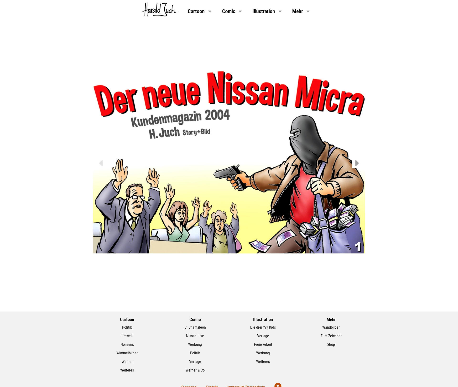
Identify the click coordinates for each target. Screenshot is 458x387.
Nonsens (127, 344)
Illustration (263, 11)
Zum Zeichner (331, 336)
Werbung (195, 344)
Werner (127, 361)
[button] (100, 163)
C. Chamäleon (195, 327)
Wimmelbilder (127, 353)
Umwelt (127, 336)
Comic (228, 11)
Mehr (297, 11)
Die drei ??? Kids (263, 327)
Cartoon (196, 11)
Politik (127, 327)
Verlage (195, 361)
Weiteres (127, 370)
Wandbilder (331, 327)
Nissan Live (195, 336)
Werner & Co (195, 370)
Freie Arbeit (263, 344)
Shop (331, 344)
